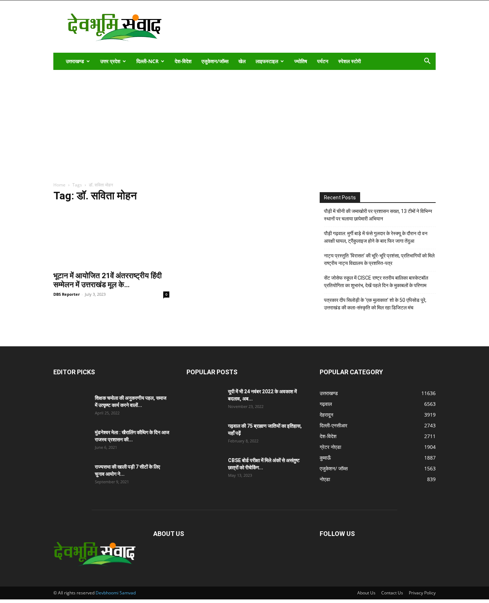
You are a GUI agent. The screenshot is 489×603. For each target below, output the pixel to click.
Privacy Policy (422, 593)
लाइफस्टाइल (267, 61)
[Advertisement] (244, 123)
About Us (366, 593)
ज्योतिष (300, 61)
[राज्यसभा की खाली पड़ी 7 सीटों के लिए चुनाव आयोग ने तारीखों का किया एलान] (71, 475)
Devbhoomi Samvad (116, 593)
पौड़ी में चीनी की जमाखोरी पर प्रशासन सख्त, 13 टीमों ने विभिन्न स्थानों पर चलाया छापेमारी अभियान (378, 215)
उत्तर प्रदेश (110, 61)
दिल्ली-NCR (147, 61)
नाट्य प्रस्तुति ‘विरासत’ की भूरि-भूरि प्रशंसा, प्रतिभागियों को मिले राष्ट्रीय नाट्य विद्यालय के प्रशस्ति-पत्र (379, 259)
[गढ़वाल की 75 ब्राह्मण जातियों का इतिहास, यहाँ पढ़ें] (204, 434)
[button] (427, 61)
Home (59, 185)
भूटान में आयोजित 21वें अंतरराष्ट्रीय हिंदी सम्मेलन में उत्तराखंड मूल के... (107, 280)
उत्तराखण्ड (75, 61)
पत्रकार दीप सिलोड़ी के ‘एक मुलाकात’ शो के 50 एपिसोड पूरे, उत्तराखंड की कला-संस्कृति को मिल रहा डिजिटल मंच (375, 303)
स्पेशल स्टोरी (349, 61)
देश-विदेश (183, 61)
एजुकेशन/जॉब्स (215, 61)
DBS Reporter (66, 294)
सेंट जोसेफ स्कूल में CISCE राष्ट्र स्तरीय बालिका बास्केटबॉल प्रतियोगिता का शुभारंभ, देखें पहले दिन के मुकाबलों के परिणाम (376, 281)
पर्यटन (322, 61)
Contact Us (392, 593)
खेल (242, 61)
